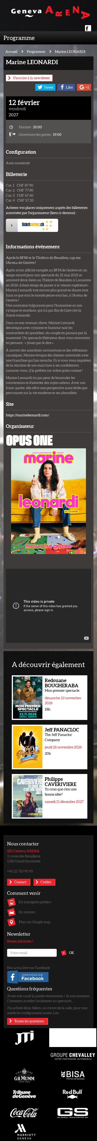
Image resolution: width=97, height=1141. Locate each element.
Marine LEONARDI (70, 51)
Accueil (11, 51)
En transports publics (35, 902)
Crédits (45, 882)
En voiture (27, 912)
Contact (20, 882)
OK (71, 952)
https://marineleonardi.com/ (27, 415)
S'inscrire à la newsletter (31, 78)
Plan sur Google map (34, 922)
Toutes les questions (29, 1021)
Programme (19, 37)
